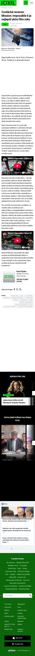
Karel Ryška (13, 25)
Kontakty (20, 613)
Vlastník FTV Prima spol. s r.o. (9, 625)
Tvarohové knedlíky (25, 586)
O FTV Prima (7, 604)
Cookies (6, 621)
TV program (23, 565)
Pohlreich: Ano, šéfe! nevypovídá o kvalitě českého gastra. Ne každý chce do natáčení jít (17, 529)
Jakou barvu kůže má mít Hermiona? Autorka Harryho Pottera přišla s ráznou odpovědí (14, 401)
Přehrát (6, 451)
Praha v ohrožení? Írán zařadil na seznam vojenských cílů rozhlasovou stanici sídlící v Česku (16, 540)
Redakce (20, 624)
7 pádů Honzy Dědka (23, 574)
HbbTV (6, 613)
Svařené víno (22, 577)
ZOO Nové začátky (23, 571)
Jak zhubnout (10, 562)
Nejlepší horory (13, 565)
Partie (19, 568)
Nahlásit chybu (8, 629)
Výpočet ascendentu (10, 586)
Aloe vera (26, 580)
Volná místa (7, 607)
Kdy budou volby (11, 571)
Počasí (25, 568)
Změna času (12, 568)
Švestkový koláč (24, 589)
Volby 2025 (12, 577)
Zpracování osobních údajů (22, 617)
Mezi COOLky (7, 453)
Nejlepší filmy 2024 (22, 562)
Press (19, 607)
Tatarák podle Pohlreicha (14, 580)
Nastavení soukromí (20, 630)
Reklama (6, 610)
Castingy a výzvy (22, 610)
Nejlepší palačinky (11, 589)
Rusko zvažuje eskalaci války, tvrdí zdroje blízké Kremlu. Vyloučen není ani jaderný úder (17, 520)
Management (21, 604)
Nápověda (20, 621)
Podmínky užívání (9, 616)
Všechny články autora (22, 280)
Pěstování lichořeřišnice (17, 583)
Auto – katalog (10, 574)
